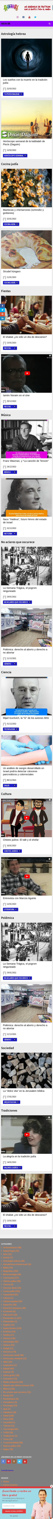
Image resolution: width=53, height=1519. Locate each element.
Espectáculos (9, 1328)
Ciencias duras (10, 1287)
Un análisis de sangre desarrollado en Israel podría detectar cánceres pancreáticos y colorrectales (23, 771)
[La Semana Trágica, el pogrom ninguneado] (26, 566)
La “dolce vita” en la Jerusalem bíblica (23, 1091)
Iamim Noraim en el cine (16, 395)
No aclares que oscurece (18, 542)
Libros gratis (9, 1375)
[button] (19, 1493)
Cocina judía (9, 164)
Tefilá (6, 1432)
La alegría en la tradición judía (19, 1156)
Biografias (8, 1271)
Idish (5, 1361)
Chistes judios (11, 851)
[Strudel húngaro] (26, 249)
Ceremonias (8, 1277)
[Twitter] (19, 1461)
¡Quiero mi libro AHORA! (14, 1511)
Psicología (8, 1405)
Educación (8, 1314)
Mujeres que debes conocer (16, 1385)
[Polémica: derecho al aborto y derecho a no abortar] (26, 627)
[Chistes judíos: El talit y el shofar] (26, 818)
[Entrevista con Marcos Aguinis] (26, 876)
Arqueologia (10, 1102)
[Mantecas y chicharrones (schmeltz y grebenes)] (26, 188)
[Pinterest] (9, 1461)
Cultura (6, 794)
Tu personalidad (11, 94)
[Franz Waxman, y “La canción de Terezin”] (26, 439)
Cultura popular (10, 1301)
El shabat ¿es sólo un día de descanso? (25, 337)
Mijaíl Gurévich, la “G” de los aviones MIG (26, 718)
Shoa (5, 1418)
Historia (8, 533)
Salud (6, 785)
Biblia (6, 1267)
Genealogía (8, 1341)
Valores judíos (11, 1167)
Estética (7, 1331)
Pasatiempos (9, 1398)
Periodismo (8, 1402)
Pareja (6, 1395)
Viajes (6, 1449)
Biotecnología (10, 1274)
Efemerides (8, 1318)
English (6, 1324)
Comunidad (8, 1294)
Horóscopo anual (11, 1355)
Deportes (7, 1304)
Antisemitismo (10, 1247)
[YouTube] (25, 1461)
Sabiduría (7, 1412)
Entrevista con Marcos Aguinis (19, 898)
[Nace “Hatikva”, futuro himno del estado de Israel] (26, 497)
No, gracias (14, 1516)
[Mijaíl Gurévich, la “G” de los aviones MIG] (26, 696)
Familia (6, 1334)
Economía (7, 1311)
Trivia (5, 1439)
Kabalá (6, 1368)
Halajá (6, 1348)
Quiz (5, 1408)
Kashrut (7, 1371)
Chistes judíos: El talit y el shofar (21, 839)
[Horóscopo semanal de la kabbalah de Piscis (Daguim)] (26, 119)
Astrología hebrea (13, 34)
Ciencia (6, 672)
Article (6, 1257)
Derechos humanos (12, 1308)
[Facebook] (3, 1461)
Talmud (6, 1425)
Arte (5, 1254)
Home (6, 1481)
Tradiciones (9, 1110)
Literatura (9, 909)
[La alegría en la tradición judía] (26, 1134)
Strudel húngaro (11, 271)
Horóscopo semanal (13, 155)
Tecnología (9, 729)
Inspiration (8, 1365)
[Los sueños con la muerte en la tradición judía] (26, 58)
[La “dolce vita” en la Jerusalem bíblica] (26, 1070)
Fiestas (6, 291)
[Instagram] (14, 1461)
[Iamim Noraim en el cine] (26, 373)
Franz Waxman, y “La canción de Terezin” (26, 460)
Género (7, 663)
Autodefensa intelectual (15, 1264)
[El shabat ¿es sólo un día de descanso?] (26, 315)
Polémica (7, 918)
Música (6, 415)
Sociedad (7, 1048)
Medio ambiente (11, 1381)
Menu (4, 23)
